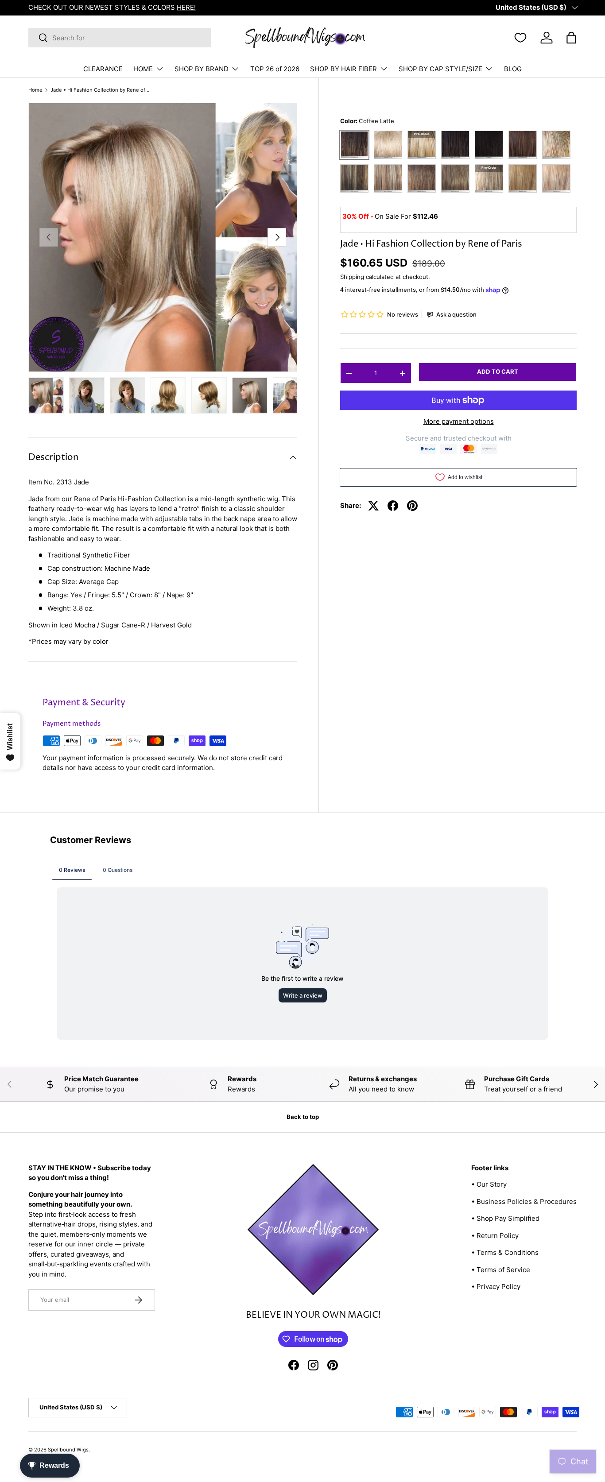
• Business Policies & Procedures (524, 1201)
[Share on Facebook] (393, 505)
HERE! (186, 7)
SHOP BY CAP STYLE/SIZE (440, 69)
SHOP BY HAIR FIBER (343, 69)
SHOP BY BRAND (202, 69)
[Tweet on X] (373, 505)
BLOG (513, 69)
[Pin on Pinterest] (412, 505)
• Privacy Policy (495, 1286)
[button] (571, 37)
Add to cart (497, 371)
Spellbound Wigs (68, 1450)
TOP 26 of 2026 (274, 69)
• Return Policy (495, 1235)
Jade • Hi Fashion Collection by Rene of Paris (100, 90)
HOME (143, 69)
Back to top (303, 1116)
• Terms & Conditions (505, 1252)
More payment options (458, 421)
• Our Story (489, 1184)
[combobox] (119, 37)
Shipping (352, 276)
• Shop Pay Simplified (505, 1218)
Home (35, 90)
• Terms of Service (500, 1269)
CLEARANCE (103, 69)
